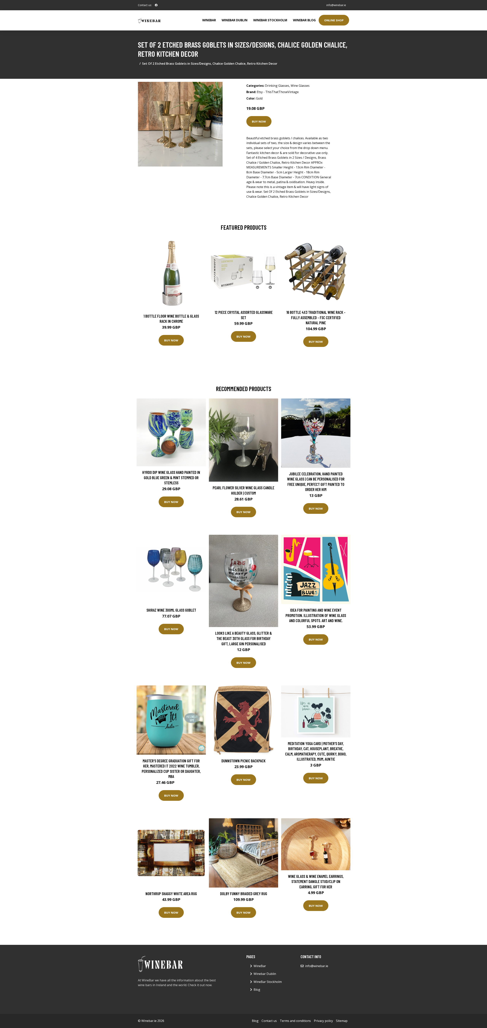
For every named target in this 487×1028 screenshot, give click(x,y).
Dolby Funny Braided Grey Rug (243, 893)
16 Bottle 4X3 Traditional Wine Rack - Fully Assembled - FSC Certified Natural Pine (315, 317)
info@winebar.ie (336, 5)
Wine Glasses (300, 86)
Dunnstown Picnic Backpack (243, 760)
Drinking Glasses (277, 86)
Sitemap (342, 1021)
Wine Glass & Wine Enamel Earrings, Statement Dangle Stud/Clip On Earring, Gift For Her (316, 881)
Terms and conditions (295, 1021)
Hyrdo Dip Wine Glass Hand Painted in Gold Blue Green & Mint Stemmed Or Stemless (171, 477)
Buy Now (259, 121)
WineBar (209, 20)
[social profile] (156, 5)
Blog (257, 989)
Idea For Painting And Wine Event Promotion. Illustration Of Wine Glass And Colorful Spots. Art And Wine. (316, 615)
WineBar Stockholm (270, 20)
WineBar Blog (304, 20)
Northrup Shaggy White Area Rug (171, 893)
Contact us (269, 1021)
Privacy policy (323, 1021)
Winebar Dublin (234, 20)
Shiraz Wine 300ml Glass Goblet (171, 610)
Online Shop (334, 20)
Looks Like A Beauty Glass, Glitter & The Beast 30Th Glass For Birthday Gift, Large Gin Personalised (243, 638)
